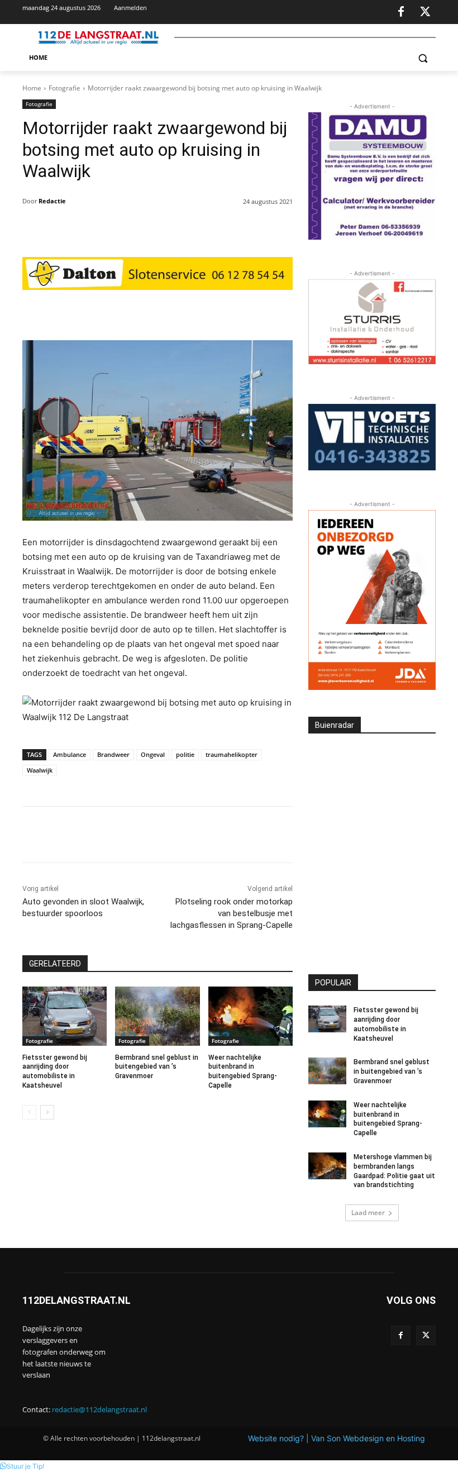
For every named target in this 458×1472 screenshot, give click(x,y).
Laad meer (368, 1212)
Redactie (52, 201)
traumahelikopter (231, 754)
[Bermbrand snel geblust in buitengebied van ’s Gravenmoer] (157, 1016)
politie (185, 754)
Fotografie (64, 88)
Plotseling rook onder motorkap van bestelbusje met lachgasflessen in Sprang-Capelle (231, 913)
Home (31, 88)
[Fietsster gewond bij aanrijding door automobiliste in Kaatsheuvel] (64, 1016)
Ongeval (153, 754)
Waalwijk (40, 770)
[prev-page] (29, 1112)
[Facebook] (401, 12)
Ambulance (69, 754)
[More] (239, 312)
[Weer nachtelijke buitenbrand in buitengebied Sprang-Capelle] (250, 1016)
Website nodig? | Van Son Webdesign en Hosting (336, 1438)
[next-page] (47, 1112)
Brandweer (113, 754)
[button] (422, 58)
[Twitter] (425, 12)
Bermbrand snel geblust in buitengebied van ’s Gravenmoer (156, 1067)
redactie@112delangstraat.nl (99, 1409)
